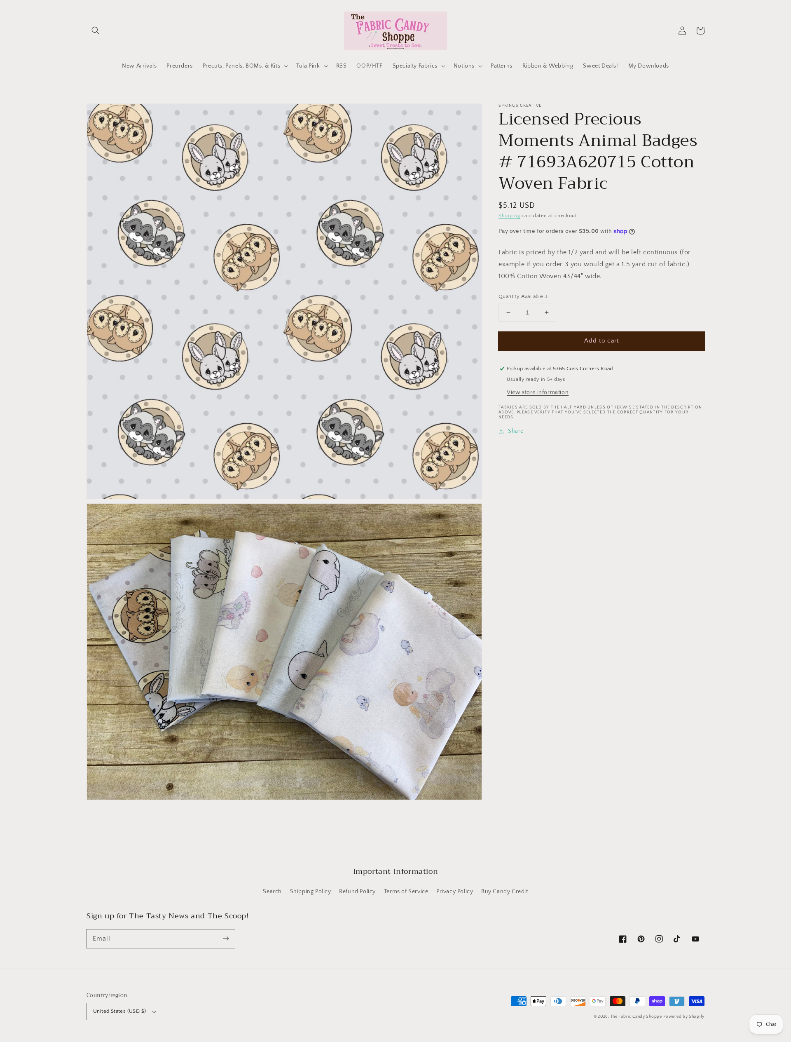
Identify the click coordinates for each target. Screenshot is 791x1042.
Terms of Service (406, 891)
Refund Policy (357, 891)
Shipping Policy (310, 891)
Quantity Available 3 (523, 296)
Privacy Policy (454, 891)
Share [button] (516, 431)
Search (272, 891)
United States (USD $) (119, 1011)
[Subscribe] (226, 938)
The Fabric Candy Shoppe (636, 1016)
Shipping (509, 215)
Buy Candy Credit (504, 891)
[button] (96, 30)
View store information (538, 392)
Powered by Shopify (683, 1016)
